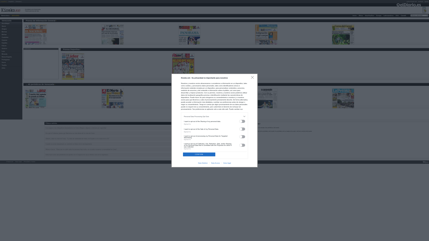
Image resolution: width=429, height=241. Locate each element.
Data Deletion (203, 163)
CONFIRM (199, 154)
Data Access (215, 163)
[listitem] (214, 116)
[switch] (242, 121)
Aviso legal (227, 163)
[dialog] (214, 120)
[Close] (253, 78)
